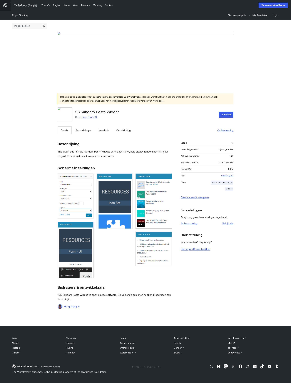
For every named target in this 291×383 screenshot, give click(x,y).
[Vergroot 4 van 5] (167, 177)
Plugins (69, 348)
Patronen (70, 352)
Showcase (71, 338)
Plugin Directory (20, 15)
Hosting (16, 348)
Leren (123, 338)
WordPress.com (237, 338)
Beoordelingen (83, 130)
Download (226, 114)
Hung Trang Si (89, 117)
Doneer (179, 348)
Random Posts (225, 182)
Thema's (70, 343)
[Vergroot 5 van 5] (167, 235)
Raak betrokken (182, 338)
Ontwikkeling (123, 130)
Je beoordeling (189, 223)
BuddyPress (235, 352)
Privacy (16, 352)
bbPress (233, 348)
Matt (231, 343)
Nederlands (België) (50, 366)
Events (177, 343)
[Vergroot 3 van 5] (128, 177)
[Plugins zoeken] (44, 26)
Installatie (104, 130)
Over (14, 338)
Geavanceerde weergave (195, 197)
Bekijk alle (227, 223)
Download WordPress (273, 5)
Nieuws (15, 343)
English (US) (227, 175)
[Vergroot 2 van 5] (90, 225)
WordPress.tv (128, 352)
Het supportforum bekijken (195, 249)
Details (64, 130)
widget (229, 189)
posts (214, 182)
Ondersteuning (225, 130)
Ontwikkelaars (127, 348)
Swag (178, 352)
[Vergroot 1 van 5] (90, 177)
